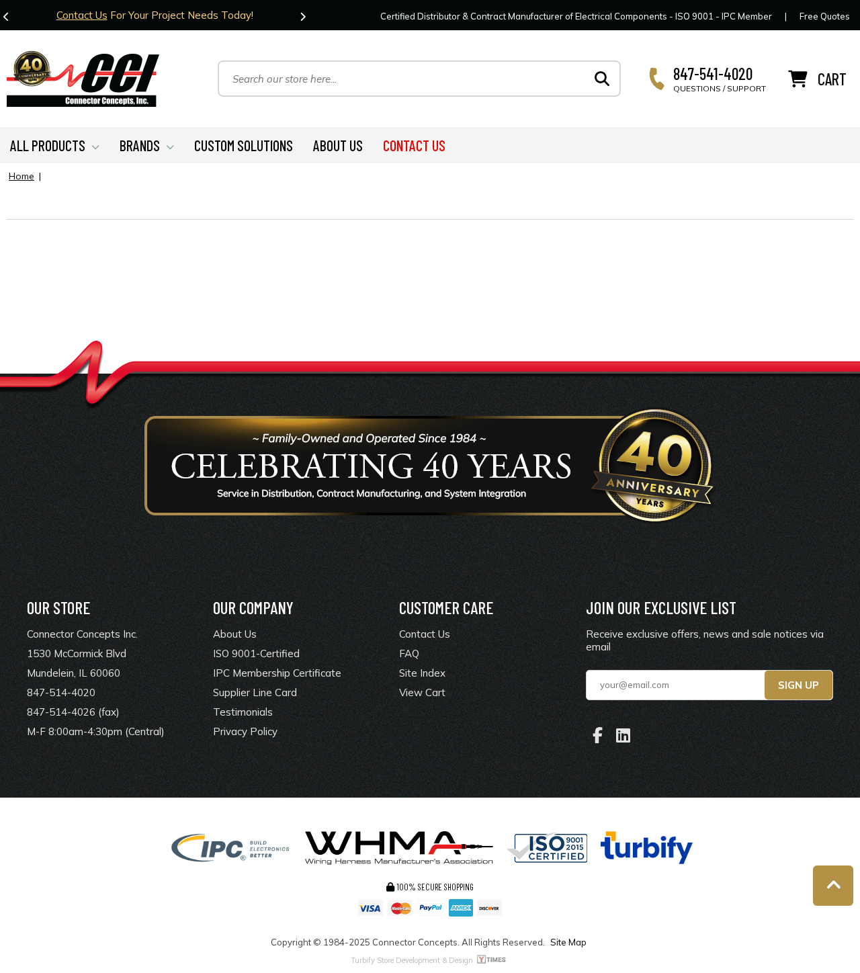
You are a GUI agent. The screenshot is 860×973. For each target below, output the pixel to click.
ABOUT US (338, 145)
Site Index (422, 673)
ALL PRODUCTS (47, 145)
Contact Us (82, 15)
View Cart (422, 692)
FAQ (409, 653)
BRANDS (140, 145)
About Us (235, 634)
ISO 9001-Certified (256, 653)
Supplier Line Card (255, 692)
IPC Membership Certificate (277, 673)
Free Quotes (825, 16)
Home (21, 176)
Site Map (568, 942)
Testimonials (243, 712)
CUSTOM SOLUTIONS (243, 145)
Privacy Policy (245, 731)
